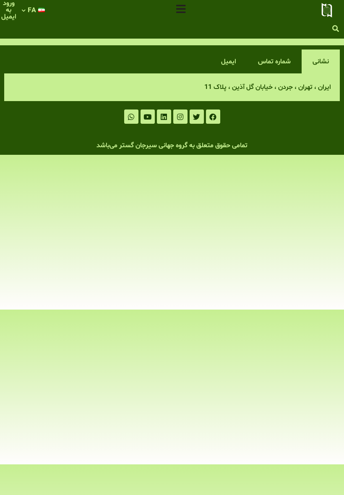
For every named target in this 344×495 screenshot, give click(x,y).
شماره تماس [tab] (274, 61)
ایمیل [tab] (228, 61)
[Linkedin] (164, 116)
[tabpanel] (172, 87)
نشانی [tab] (321, 61)
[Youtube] (148, 116)
